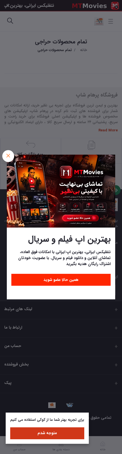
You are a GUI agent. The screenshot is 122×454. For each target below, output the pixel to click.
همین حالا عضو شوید (61, 280)
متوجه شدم (47, 433)
